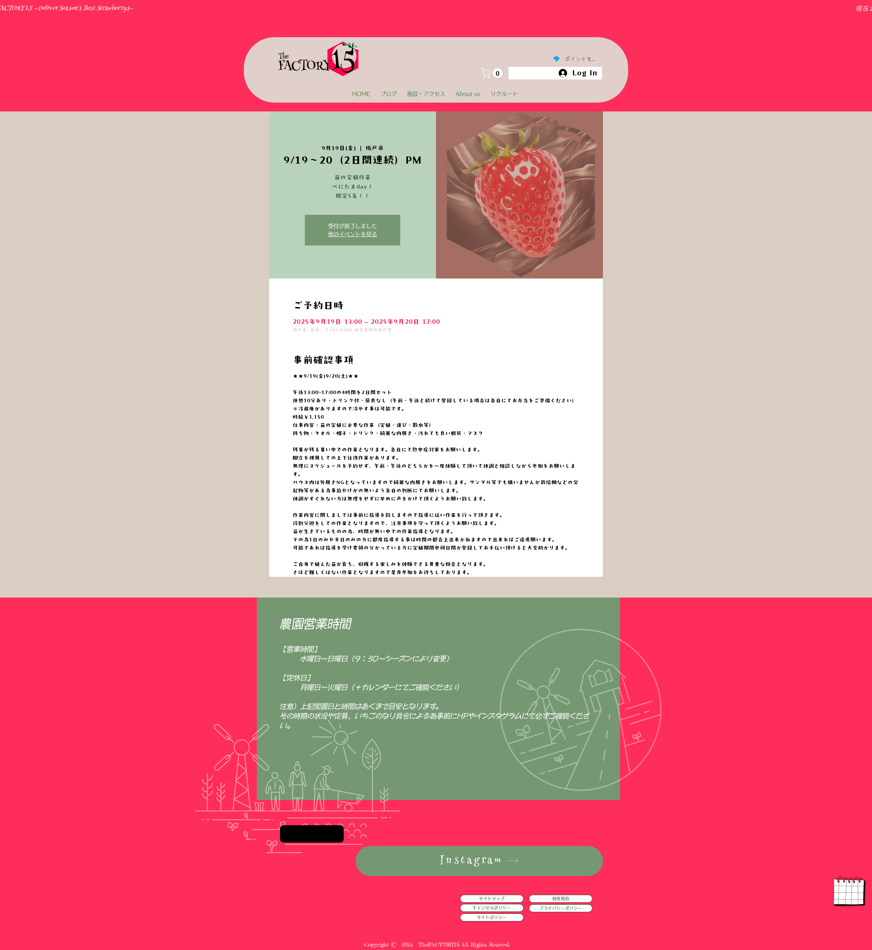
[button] (493, 73)
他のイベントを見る (352, 234)
